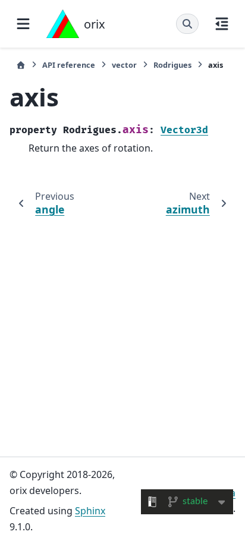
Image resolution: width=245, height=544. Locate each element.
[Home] (21, 65)
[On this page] (221, 24)
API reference (68, 64)
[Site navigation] (23, 24)
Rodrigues (172, 64)
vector (124, 64)
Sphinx (90, 510)
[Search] (187, 24)
